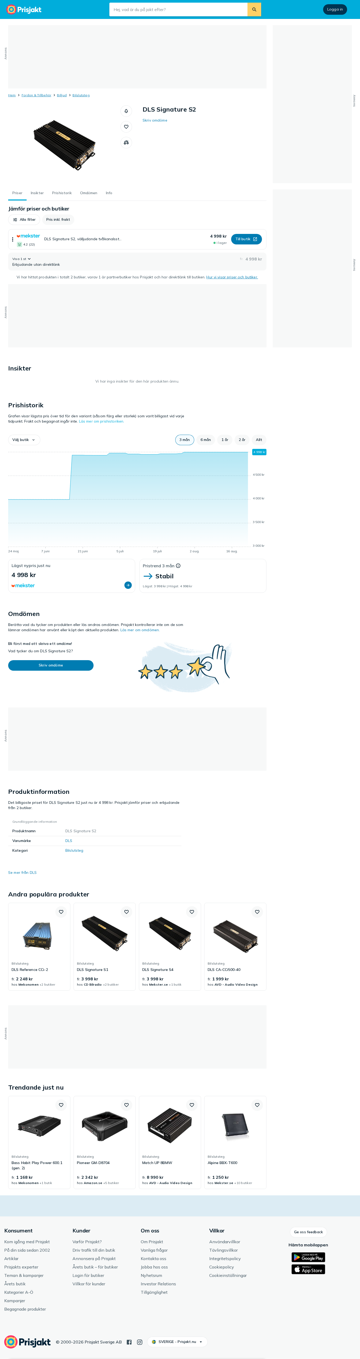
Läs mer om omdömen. (140, 630)
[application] (137, 502)
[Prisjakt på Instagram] (140, 1341)
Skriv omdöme (155, 120)
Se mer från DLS (22, 872)
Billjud (62, 95)
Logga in (335, 9)
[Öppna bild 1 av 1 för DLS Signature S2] (64, 144)
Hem (12, 95)
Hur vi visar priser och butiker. (232, 277)
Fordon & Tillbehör (36, 95)
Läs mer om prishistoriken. (101, 421)
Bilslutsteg (81, 95)
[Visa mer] (12, 239)
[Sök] (254, 9)
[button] (126, 111)
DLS (68, 840)
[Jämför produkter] (126, 142)
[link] (39, 947)
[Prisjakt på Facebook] (129, 1341)
